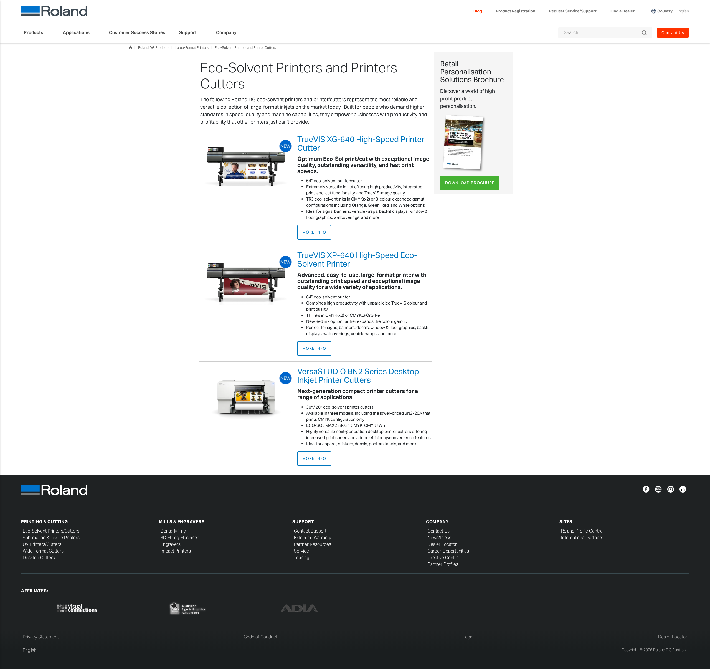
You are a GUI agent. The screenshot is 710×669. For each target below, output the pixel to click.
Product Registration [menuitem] (515, 11)
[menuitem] (36, 33)
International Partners (582, 538)
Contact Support (310, 531)
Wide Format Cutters (43, 551)
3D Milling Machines (180, 538)
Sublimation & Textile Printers (51, 538)
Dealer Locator (442, 544)
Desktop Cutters (39, 558)
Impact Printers (176, 551)
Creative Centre (443, 558)
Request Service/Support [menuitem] (573, 11)
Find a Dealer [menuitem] (622, 11)
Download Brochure (470, 182)
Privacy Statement (41, 637)
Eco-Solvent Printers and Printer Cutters (245, 47)
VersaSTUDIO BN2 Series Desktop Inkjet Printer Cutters (358, 375)
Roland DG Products (153, 47)
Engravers (171, 544)
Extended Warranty (312, 538)
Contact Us (439, 531)
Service (301, 551)
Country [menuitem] (665, 11)
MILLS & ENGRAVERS (182, 521)
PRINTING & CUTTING (44, 521)
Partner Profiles (443, 564)
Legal (468, 637)
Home (130, 47)
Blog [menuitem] (477, 11)
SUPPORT (303, 521)
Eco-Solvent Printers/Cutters (51, 531)
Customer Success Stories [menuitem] (137, 33)
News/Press (439, 538)
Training (301, 558)
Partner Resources (312, 544)
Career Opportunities (448, 551)
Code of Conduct (260, 637)
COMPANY (437, 521)
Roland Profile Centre (582, 531)
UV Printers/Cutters (42, 544)
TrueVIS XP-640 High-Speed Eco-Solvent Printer (357, 259)
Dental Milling (173, 531)
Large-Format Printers (192, 47)
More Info (314, 232)
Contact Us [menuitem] (672, 32)
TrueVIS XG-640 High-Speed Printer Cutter (360, 143)
